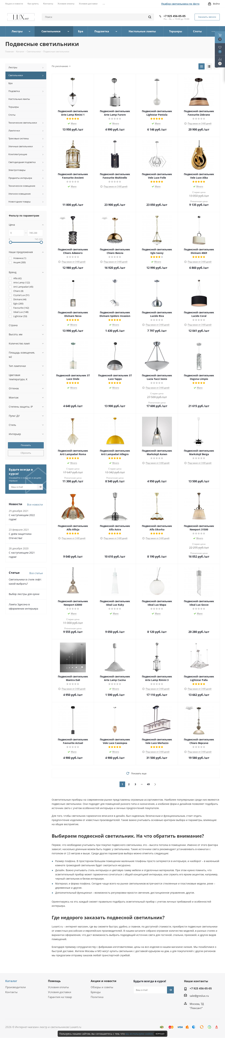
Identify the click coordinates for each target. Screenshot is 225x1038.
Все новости (35, 504)
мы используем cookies (139, 1033)
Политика (97, 997)
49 (148, 784)
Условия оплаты (58, 987)
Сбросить (26, 452)
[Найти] (150, 17)
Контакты (11, 992)
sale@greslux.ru (199, 995)
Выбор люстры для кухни (24, 594)
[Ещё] (213, 31)
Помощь (54, 981)
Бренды (96, 992)
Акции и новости (103, 981)
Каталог (11, 981)
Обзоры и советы (102, 987)
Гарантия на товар (60, 997)
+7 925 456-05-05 (174, 16)
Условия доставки (59, 992)
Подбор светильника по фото (180, 3)
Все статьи (36, 573)
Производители (15, 987)
